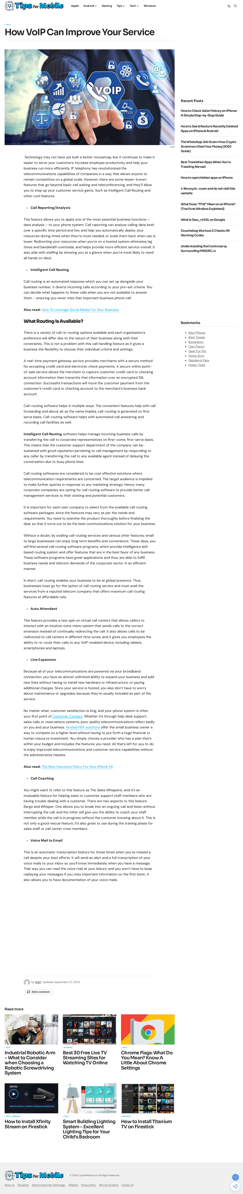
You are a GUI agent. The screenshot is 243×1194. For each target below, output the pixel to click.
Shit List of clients (108, 1185)
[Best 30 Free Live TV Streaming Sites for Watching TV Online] (89, 1029)
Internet (68, 1048)
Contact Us (127, 1185)
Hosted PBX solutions (83, 727)
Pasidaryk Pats (198, 360)
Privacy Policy (88, 1185)
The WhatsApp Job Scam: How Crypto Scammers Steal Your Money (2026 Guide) (208, 146)
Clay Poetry (196, 346)
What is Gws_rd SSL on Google (203, 220)
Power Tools (196, 365)
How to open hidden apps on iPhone (207, 177)
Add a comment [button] (41, 991)
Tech (8, 25)
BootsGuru (195, 342)
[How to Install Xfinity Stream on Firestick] (31, 1098)
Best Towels (196, 337)
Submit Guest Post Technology (48, 1185)
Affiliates (73, 1185)
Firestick (16, 1117)
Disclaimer (23, 1185)
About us (9, 1185)
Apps (8, 1117)
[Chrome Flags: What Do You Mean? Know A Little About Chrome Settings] (148, 1029)
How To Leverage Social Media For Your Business (80, 309)
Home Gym (196, 356)
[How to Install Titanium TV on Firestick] (148, 1098)
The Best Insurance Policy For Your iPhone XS (77, 766)
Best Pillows (196, 332)
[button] (229, 5)
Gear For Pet (197, 351)
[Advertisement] (209, 286)
